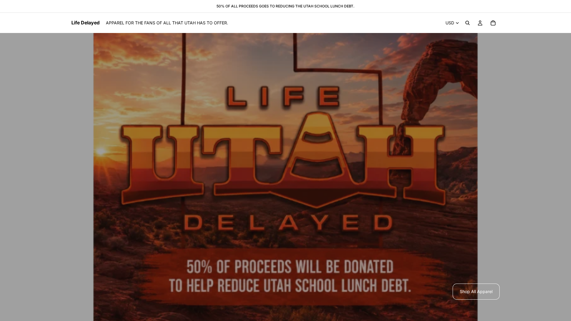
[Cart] (493, 22)
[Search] (467, 22)
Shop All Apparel (476, 291)
